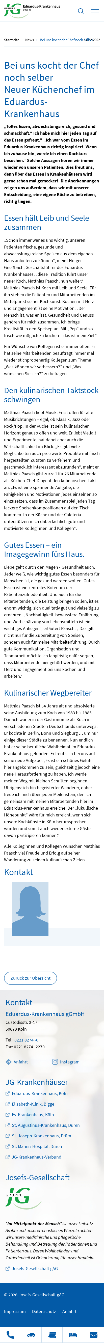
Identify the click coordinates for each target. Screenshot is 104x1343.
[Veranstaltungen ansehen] (51, 1334)
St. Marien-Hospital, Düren (37, 1146)
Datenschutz (44, 1311)
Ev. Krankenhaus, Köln (33, 1114)
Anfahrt (21, 1062)
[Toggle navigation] (95, 11)
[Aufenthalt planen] (72, 1334)
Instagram (70, 1062)
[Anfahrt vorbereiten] (31, 1334)
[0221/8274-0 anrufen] (10, 1334)
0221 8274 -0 (26, 1040)
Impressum (15, 1311)
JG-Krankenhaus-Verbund (36, 1157)
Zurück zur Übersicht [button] (30, 978)
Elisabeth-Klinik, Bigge (33, 1104)
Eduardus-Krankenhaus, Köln (40, 1093)
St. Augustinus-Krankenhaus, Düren (46, 1125)
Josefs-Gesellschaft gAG (35, 1268)
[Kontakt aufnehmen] (93, 1334)
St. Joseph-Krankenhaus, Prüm (41, 1136)
